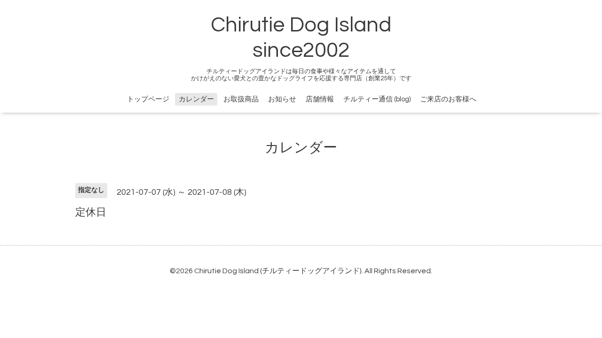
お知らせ (282, 99)
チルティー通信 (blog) (377, 99)
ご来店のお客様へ (448, 99)
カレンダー (196, 99)
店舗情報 (320, 99)
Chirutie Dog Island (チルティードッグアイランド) (278, 271)
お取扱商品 (241, 99)
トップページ (148, 99)
